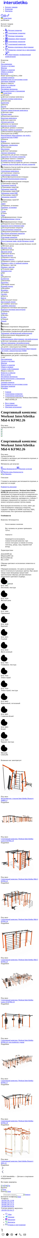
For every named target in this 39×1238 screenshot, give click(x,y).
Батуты (3, 106)
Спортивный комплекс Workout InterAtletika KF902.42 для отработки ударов (17, 1041)
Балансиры (5, 103)
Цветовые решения (8, 81)
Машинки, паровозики (9, 145)
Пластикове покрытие (9, 237)
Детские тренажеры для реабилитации (15, 343)
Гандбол (4, 294)
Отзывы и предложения (16, 1225)
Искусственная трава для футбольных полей (17, 241)
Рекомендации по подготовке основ (14, 79)
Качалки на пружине (8, 126)
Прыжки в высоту (7, 259)
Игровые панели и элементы (11, 160)
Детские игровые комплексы (11, 99)
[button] (5, 16)
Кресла (3, 298)
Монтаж (4, 68)
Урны (3, 215)
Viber (9, 1214)
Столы (3, 211)
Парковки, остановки (9, 207)
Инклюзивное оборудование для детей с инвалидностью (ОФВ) (16, 136)
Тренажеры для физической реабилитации (16, 333)
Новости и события (8, 85)
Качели (3, 141)
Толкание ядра (6, 271)
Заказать (8, 474)
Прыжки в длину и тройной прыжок (14, 263)
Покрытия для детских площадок (13, 157)
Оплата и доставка (8, 66)
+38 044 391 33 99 (7, 1200)
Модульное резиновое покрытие (13, 233)
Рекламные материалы (9, 89)
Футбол (3, 317)
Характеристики (11, 405)
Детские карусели (7, 122)
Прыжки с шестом (7, 267)
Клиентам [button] (9, 9)
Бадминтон (5, 279)
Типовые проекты (7, 77)
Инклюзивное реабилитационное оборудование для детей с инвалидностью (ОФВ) (18, 350)
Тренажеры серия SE (8, 185)
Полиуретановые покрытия (11, 229)
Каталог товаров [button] (11, 7)
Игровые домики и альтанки (11, 130)
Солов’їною (7, 18)
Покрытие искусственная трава (12, 226)
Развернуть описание (9, 487)
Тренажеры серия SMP (9, 193)
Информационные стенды (10, 219)
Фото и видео (6, 87)
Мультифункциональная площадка (14, 179)
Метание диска (6, 248)
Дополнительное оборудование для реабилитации (19, 339)
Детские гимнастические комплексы (14, 110)
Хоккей (3, 321)
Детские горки (6, 114)
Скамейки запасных (8, 306)
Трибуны (4, 313)
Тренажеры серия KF (8, 197)
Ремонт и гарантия (8, 70)
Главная (8, 392)
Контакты (8, 11)
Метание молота (7, 255)
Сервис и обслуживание (10, 369)
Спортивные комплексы (10, 171)
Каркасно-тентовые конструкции (13, 309)
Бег (2, 275)
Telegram (10, 1217)
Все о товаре (10, 403)
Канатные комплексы (9, 118)
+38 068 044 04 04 (7, 1206)
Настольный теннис (8, 302)
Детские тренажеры (8, 153)
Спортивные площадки (14, 394)
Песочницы (5, 149)
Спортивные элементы (9, 175)
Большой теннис (7, 286)
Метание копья (6, 252)
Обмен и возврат (7, 72)
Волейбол (4, 290)
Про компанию (6, 64)
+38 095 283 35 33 (7, 1204)
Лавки (3, 204)
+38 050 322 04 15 (7, 1210)
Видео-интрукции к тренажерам (13, 91)
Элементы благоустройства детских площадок (18, 164)
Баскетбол (4, 282)
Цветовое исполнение (13, 407)
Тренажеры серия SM (9, 189)
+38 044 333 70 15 (7, 1202)
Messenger (11, 1220)
